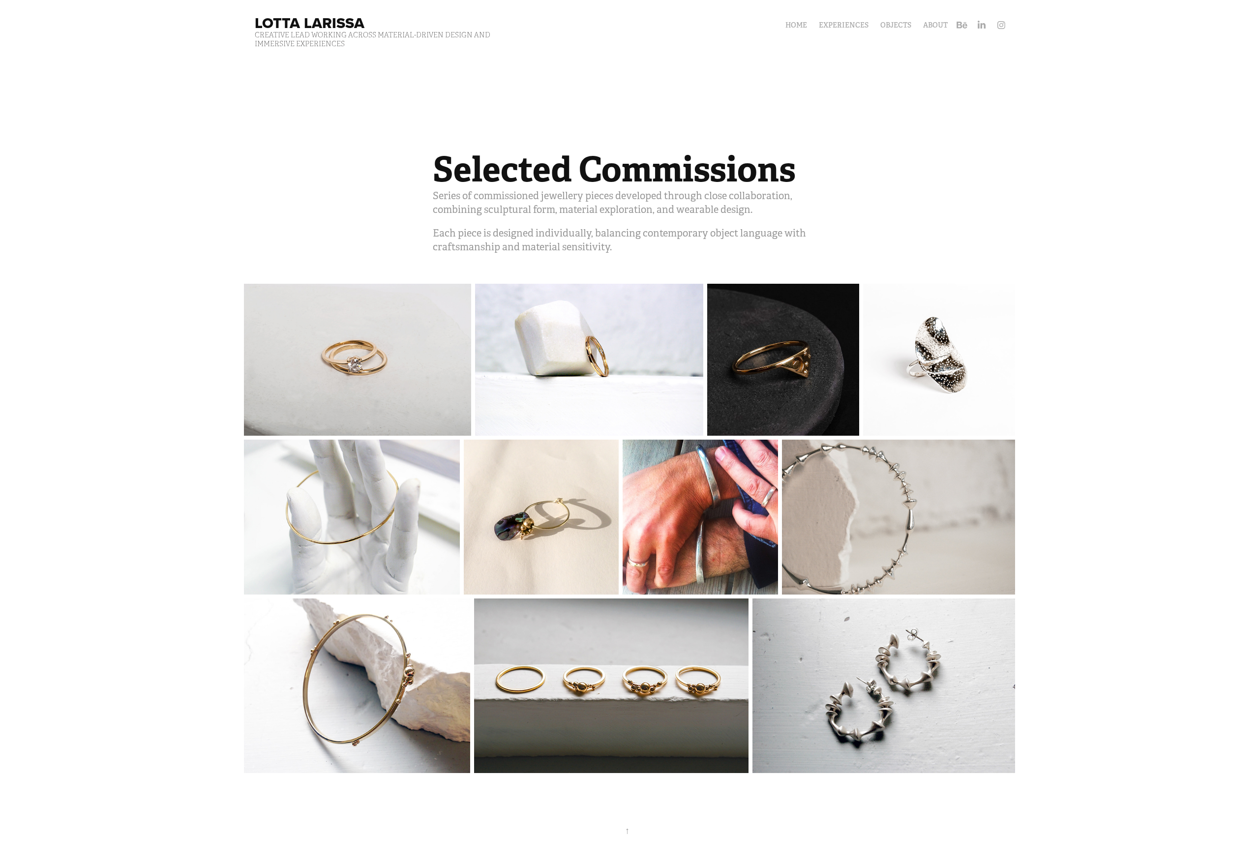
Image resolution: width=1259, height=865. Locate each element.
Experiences (844, 25)
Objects (895, 25)
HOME (796, 25)
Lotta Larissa (309, 22)
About (935, 25)
